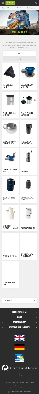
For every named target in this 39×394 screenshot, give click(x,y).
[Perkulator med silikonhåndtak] (28, 241)
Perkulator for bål (10, 256)
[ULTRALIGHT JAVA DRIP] (10, 269)
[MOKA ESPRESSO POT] (28, 213)
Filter (20, 53)
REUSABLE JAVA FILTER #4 (8, 86)
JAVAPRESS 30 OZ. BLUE (9, 199)
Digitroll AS (28, 392)
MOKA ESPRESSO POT (28, 228)
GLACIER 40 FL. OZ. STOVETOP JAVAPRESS (9, 115)
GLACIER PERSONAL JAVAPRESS (27, 114)
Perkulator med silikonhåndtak (27, 255)
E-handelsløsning (14, 392)
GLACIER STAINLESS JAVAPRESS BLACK (27, 142)
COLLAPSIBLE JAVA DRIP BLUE (27, 86)
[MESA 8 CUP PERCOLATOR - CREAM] (10, 213)
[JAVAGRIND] (28, 156)
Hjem (4, 8)
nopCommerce (24, 388)
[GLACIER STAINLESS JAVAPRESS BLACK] (28, 128)
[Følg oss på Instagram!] (22, 375)
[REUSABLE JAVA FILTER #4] (10, 71)
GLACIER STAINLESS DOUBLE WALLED (9, 142)
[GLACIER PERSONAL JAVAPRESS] (28, 100)
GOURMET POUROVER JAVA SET (10, 171)
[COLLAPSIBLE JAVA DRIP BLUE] (28, 71)
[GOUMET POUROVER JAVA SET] (10, 156)
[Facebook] (16, 375)
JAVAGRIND (24, 172)
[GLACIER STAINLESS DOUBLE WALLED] (10, 128)
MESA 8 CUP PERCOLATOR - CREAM (10, 227)
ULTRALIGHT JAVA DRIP (9, 283)
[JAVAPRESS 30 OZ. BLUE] (10, 184)
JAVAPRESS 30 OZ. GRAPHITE (27, 199)
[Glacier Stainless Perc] (10, 241)
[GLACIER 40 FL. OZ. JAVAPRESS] (10, 100)
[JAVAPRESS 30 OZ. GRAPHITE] (28, 184)
